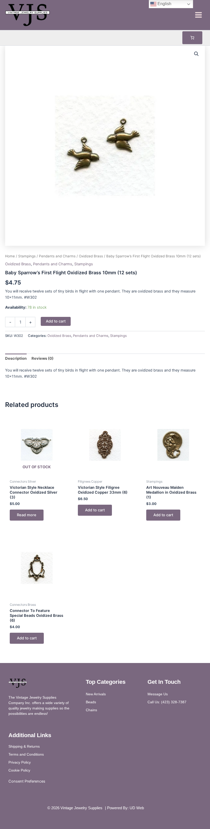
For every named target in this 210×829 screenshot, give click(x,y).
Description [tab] (16, 358)
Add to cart (56, 321)
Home (10, 256)
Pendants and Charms (57, 256)
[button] (196, 53)
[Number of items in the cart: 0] (192, 37)
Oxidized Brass (91, 256)
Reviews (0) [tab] (43, 358)
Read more (26, 515)
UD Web (137, 808)
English (163, 4)
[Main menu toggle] (198, 14)
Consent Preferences (26, 781)
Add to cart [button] (95, 510)
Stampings (27, 256)
